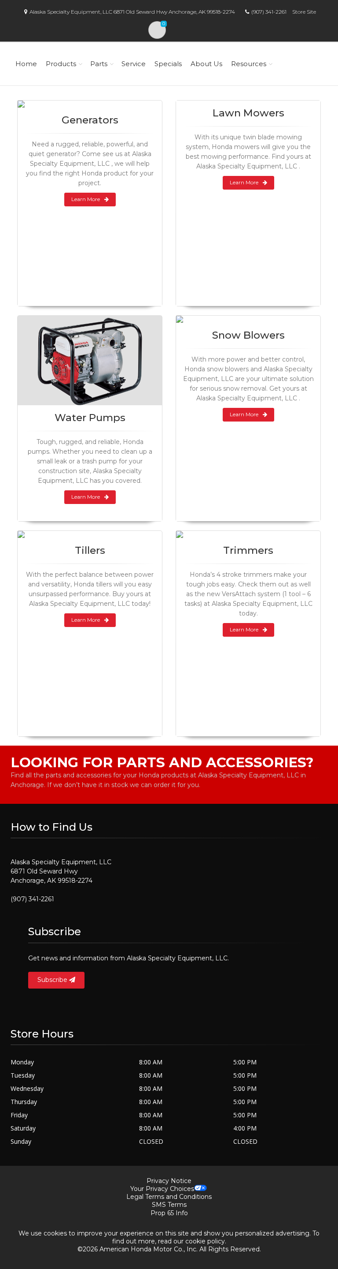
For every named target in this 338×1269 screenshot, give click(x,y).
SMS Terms (169, 1205)
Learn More (85, 199)
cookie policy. (205, 1241)
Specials (168, 64)
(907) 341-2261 (269, 11)
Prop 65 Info (169, 1213)
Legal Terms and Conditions (169, 1197)
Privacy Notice (169, 1181)
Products (61, 64)
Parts (98, 64)
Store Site (304, 11)
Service (133, 64)
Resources (248, 64)
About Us (206, 64)
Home (26, 64)
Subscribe (53, 980)
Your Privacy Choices (162, 1189)
